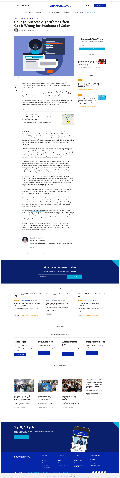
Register (17, 315)
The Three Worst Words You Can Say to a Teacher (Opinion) (39, 118)
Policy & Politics (40, 12)
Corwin (96, 315)
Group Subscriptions (78, 462)
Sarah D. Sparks (24, 30)
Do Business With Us (95, 455)
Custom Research (94, 467)
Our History (44, 460)
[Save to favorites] (16, 87)
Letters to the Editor (62, 457)
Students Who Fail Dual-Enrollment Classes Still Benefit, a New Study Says (22, 397)
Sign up (74, 276)
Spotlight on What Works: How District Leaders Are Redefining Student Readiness (94, 385)
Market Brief (89, 12)
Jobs (81, 12)
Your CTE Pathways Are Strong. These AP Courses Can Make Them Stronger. (90, 85)
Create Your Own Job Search (59, 365)
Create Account (22, 437)
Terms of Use (56, 472)
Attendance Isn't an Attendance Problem (88, 304)
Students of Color (35, 252)
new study (56, 94)
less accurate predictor (29, 217)
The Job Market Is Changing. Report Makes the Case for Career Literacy (87, 63)
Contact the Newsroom (63, 465)
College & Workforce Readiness (24, 18)
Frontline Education (35, 315)
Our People (44, 462)
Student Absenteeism (88, 300)
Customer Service (62, 462)
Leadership (29, 12)
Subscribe (100, 5)
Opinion (75, 12)
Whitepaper (81, 81)
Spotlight (88, 380)
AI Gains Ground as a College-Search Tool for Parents (69, 397)
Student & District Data (54, 252)
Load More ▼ (60, 417)
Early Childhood (50, 300)
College (43, 252)
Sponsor (86, 96)
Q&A (37, 18)
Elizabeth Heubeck (42, 407)
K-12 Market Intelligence (95, 465)
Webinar (35, 300)
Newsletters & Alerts (78, 460)
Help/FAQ (60, 460)
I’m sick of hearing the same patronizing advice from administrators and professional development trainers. (36, 123)
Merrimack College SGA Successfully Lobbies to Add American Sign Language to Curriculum (91, 100)
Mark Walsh (16, 407)
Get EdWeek (77, 455)
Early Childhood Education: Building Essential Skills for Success (58, 304)
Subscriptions (77, 457)
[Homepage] (60, 6)
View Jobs (20, 354)
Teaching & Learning (54, 12)
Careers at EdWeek (46, 467)
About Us (44, 455)
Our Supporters (45, 465)
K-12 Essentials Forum (61, 300)
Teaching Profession (27, 114)
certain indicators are (37, 211)
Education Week (41, 240)
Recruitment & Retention (25, 300)
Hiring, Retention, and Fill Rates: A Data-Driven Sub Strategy (27, 304)
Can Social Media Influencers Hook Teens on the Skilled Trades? (47, 397)
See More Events (60, 326)
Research (64, 252)
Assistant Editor (33, 240)
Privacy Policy (66, 472)
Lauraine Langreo (82, 67)
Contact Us (61, 455)
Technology (67, 12)
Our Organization (46, 457)
